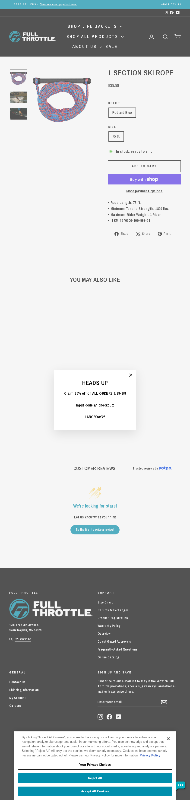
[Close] (168, 739)
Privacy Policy (150, 755)
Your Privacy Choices (95, 764)
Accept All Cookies (95, 791)
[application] (180, 786)
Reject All (95, 778)
